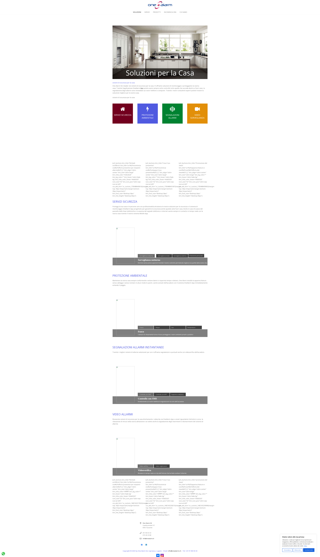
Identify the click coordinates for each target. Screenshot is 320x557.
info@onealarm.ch (148, 538)
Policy (305, 546)
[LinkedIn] (146, 545)
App (141, 88)
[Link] (160, 5)
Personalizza (287, 550)
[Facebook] (142, 545)
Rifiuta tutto (297, 550)
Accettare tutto (309, 550)
